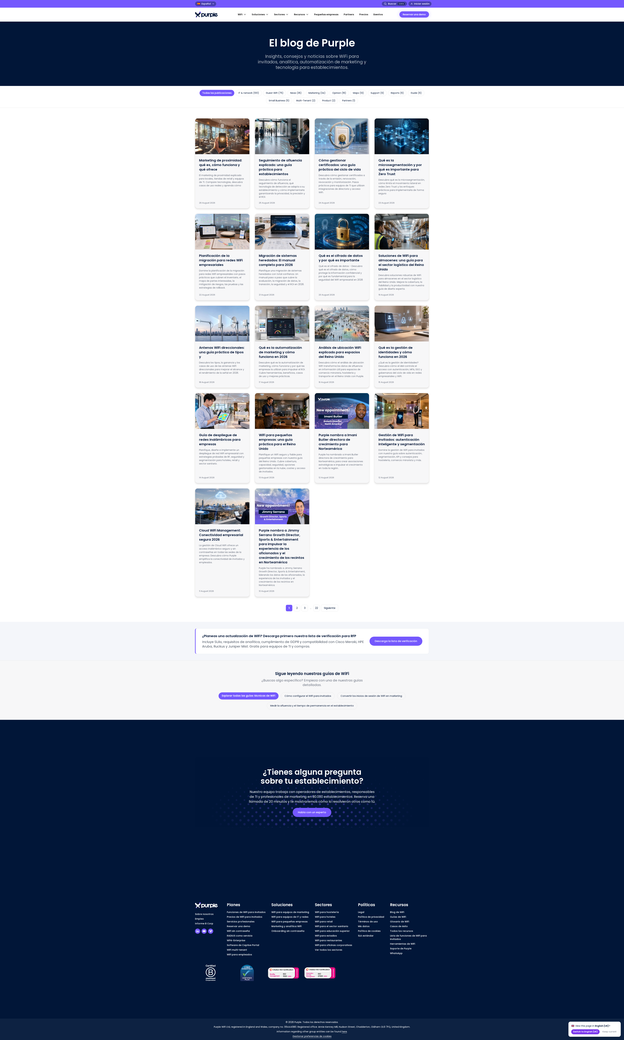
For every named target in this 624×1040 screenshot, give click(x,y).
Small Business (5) (279, 100)
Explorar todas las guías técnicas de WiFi (248, 695)
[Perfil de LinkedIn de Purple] (197, 931)
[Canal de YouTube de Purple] (204, 931)
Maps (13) (358, 93)
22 (316, 608)
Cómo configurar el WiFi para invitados (308, 696)
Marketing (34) (316, 93)
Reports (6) (397, 93)
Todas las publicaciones (217, 93)
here (344, 1031)
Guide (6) (416, 93)
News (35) (296, 93)
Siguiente (329, 608)
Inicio (198, 25)
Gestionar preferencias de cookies (312, 1036)
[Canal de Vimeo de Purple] (210, 931)
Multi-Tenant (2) (305, 100)
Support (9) (377, 93)
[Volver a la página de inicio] (208, 15)
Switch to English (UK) (585, 1031)
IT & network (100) (248, 93)
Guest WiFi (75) (274, 93)
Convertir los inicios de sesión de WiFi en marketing (371, 696)
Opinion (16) (339, 93)
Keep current (609, 1031)
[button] (242, 14)
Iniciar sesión (421, 3)
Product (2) (328, 100)
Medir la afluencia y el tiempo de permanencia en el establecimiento (312, 705)
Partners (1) (348, 100)
